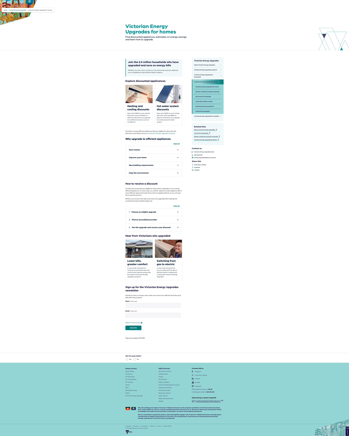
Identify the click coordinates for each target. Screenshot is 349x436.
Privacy (159, 426)
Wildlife (161, 401)
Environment (163, 379)
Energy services (131, 369)
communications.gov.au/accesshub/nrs (208, 402)
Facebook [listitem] (197, 167)
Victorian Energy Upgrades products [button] (205, 70)
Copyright (128, 426)
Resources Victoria (165, 393)
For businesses (130, 377)
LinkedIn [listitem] (196, 170)
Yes (130, 359)
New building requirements (141, 165)
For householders (130, 379)
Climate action (163, 374)
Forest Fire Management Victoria (169, 385)
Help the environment (139, 173)
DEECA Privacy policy (133, 323)
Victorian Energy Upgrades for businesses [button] (203, 76)
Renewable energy (131, 390)
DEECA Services (164, 369)
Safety (127, 393)
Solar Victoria (163, 396)
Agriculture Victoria (165, 371)
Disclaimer (136, 426)
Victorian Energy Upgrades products (205, 140)
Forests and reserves (165, 388)
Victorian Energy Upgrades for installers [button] (206, 116)
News (127, 388)
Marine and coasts (164, 390)
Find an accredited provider (143, 219)
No (138, 359)
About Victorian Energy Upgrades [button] (204, 65)
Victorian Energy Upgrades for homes (207, 87)
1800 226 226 (210, 392)
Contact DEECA (167, 426)
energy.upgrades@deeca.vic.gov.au (205, 157)
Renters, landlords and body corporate (207, 92)
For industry (129, 382)
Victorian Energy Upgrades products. (162, 133)
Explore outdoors (164, 382)
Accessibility (144, 426)
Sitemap (152, 426)
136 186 (210, 389)
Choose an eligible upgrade (142, 212)
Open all (176, 144)
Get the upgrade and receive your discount (150, 227)
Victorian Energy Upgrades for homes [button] (205, 82)
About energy (129, 371)
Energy (161, 377)
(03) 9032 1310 (198, 155)
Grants (127, 385)
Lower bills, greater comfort (204, 101)
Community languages (202, 111)
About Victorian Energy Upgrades (204, 130)
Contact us (128, 374)
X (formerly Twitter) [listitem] (200, 165)
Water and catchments (166, 398)
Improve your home (138, 157)
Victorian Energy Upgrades (134, 396)
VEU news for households (203, 96)
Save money (134, 150)
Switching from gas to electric (204, 106)
